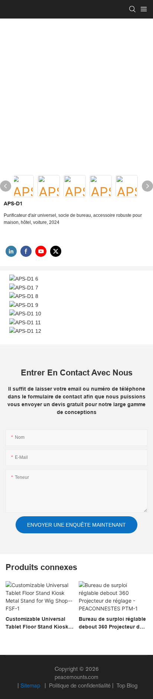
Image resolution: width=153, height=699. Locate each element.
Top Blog (126, 685)
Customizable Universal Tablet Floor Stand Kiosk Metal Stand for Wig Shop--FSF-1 (40, 623)
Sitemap (31, 685)
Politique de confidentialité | (81, 685)
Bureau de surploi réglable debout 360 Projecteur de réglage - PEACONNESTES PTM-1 (112, 623)
